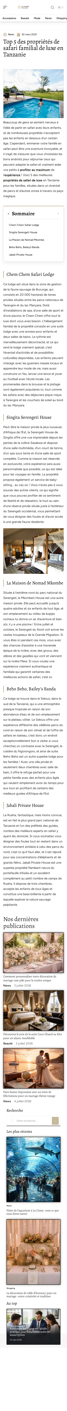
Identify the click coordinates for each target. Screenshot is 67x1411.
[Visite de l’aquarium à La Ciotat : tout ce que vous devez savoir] (33, 1169)
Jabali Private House (20, 254)
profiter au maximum (35, 170)
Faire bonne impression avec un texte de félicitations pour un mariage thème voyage (29, 1094)
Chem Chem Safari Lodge (24, 225)
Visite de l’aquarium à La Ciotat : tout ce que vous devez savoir (33, 1212)
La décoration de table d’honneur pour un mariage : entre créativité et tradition (31, 1294)
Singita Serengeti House (23, 232)
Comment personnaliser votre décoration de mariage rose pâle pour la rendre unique (29, 978)
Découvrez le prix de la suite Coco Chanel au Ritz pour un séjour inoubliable (32, 1036)
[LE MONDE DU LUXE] (23, 7)
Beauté (8, 1043)
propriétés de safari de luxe (22, 180)
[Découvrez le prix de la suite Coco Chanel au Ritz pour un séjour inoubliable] (33, 1010)
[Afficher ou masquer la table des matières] (47, 214)
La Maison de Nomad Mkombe (26, 239)
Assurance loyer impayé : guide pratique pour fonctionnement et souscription (30, 1331)
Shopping (11, 1288)
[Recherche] (52, 7)
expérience (12, 175)
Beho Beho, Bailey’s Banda (24, 247)
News (7, 985)
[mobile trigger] (6, 7)
